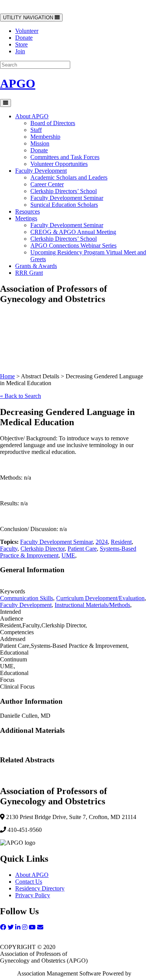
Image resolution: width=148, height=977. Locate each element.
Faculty (8, 548)
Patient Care (82, 548)
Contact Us (28, 881)
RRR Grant (29, 272)
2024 (102, 542)
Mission (39, 143)
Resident (121, 542)
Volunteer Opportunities (59, 164)
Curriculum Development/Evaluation (100, 598)
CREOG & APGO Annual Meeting (73, 232)
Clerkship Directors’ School (63, 191)
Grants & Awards (36, 266)
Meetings (26, 218)
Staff (36, 130)
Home (7, 376)
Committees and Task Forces (64, 157)
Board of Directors (52, 123)
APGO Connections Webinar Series (73, 245)
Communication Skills (26, 598)
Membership (45, 136)
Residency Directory (40, 888)
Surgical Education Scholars (64, 204)
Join (20, 51)
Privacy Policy (32, 895)
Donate (24, 37)
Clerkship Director (42, 548)
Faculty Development (41, 170)
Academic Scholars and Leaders (68, 177)
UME (68, 555)
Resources (27, 211)
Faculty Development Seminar (66, 198)
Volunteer (26, 31)
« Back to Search (20, 396)
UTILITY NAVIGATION (29, 18)
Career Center (47, 184)
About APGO (32, 116)
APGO (17, 83)
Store (21, 44)
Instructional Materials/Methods (92, 605)
